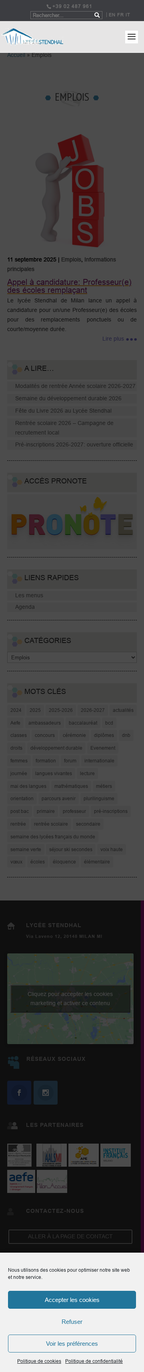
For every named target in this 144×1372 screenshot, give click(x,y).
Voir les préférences (72, 1343)
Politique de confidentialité (94, 1361)
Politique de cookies (39, 1361)
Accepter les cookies (72, 1299)
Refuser (72, 1321)
